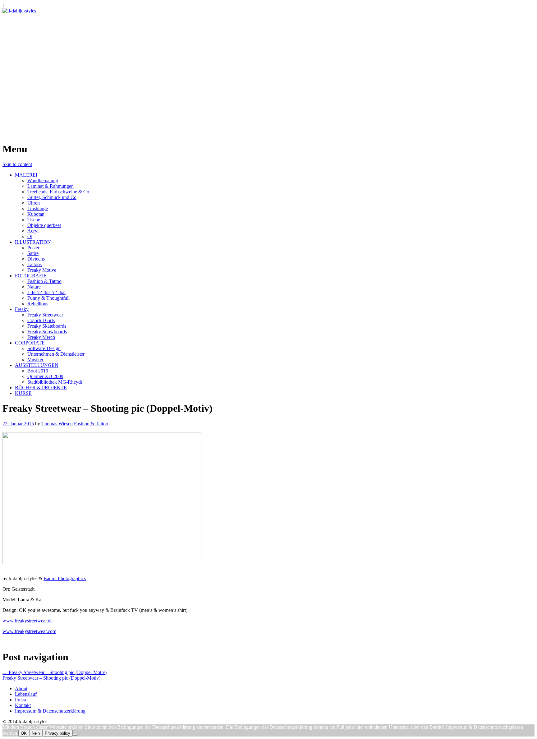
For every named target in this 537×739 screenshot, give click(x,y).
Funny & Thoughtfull (48, 298)
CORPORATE (30, 342)
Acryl (33, 230)
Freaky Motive (41, 270)
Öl (29, 236)
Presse (21, 699)
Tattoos (34, 264)
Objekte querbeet (44, 225)
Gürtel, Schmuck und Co (51, 197)
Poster (33, 247)
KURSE (23, 393)
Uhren (33, 203)
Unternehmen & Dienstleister (56, 354)
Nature (34, 286)
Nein (36, 733)
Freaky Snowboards (47, 331)
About (21, 688)
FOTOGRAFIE (31, 275)
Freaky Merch (41, 337)
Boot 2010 (37, 370)
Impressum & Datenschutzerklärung (50, 711)
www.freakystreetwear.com (29, 631)
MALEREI (26, 175)
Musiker (35, 359)
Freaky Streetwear (45, 314)
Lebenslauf (26, 694)
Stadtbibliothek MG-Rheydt (54, 382)
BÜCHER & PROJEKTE (41, 387)
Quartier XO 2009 (45, 376)
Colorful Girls (41, 320)
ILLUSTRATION (33, 242)
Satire (33, 253)
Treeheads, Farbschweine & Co (58, 191)
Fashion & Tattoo (44, 281)
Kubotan (35, 214)
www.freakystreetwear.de (27, 620)
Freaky (22, 309)
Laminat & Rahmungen (50, 186)
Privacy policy (57, 733)
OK (24, 733)
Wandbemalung (42, 180)
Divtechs (36, 258)
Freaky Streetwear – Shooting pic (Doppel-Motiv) (54, 672)
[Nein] (75, 735)
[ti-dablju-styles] (19, 10)
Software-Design (44, 348)
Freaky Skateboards (46, 326)
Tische (33, 219)
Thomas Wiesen (57, 423)
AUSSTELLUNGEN (36, 365)
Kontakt (23, 705)
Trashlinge (37, 208)
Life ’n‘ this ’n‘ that (46, 292)
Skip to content (17, 164)
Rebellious (37, 303)
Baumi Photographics (65, 578)
